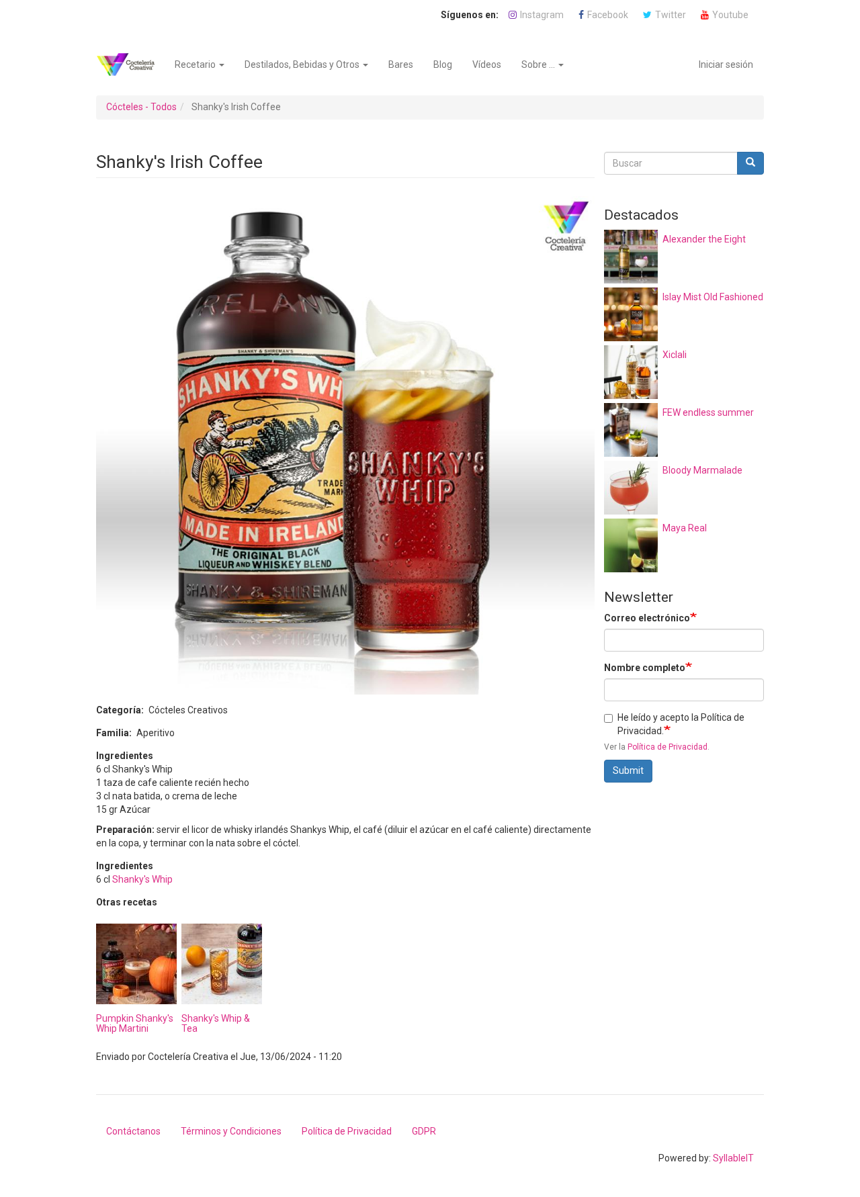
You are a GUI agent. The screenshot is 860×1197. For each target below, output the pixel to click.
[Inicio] (131, 64)
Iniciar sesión (726, 64)
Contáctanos (133, 1131)
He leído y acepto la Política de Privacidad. (680, 724)
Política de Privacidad (667, 747)
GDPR (424, 1131)
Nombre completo (644, 667)
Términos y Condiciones (231, 1131)
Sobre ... (539, 64)
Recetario (196, 64)
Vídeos (486, 64)
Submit (628, 770)
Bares (400, 64)
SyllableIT (733, 1158)
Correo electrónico (647, 618)
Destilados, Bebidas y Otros (303, 64)
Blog (442, 64)
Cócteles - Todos (141, 106)
